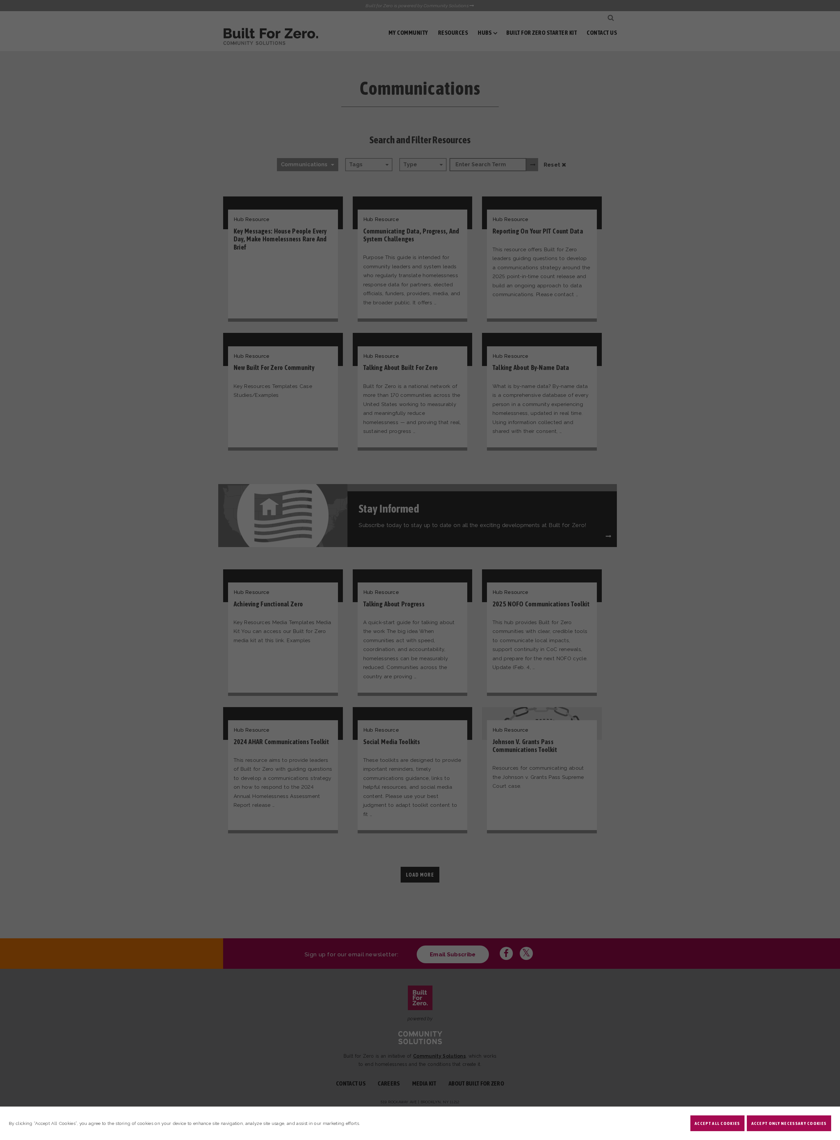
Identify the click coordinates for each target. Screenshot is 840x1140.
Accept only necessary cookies (789, 1123)
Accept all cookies (717, 1123)
